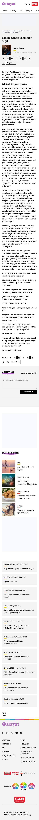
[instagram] (12, 733)
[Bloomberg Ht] (31, 773)
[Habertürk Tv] (15, 773)
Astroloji (13, 11)
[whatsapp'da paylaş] (21, 58)
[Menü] (29, 4)
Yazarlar (4, 11)
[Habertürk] (7, 773)
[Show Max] (31, 786)
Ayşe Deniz (21, 31)
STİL (3, 748)
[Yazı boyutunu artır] (3, 63)
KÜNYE (23, 740)
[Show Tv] (15, 786)
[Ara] (26, 4)
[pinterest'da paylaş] (29, 58)
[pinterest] (21, 733)
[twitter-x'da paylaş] (8, 58)
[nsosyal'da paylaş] (12, 58)
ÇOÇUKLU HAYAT (8, 756)
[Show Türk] (23, 786)
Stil (21, 11)
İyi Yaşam (29, 11)
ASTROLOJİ (6, 744)
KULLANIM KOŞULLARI (28, 748)
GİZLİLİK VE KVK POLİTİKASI (26, 753)
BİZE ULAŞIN (25, 744)
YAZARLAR (6, 740)
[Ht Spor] (23, 773)
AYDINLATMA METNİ (28, 762)
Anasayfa (5, 31)
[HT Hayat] (19, 724)
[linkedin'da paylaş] (16, 58)
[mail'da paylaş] (25, 58)
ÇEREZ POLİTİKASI (27, 758)
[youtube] (16, 733)
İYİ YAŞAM (6, 752)
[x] (7, 733)
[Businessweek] (7, 786)
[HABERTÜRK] (34, 4)
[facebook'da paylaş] (3, 58)
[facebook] (2, 733)
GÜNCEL (5, 759)
